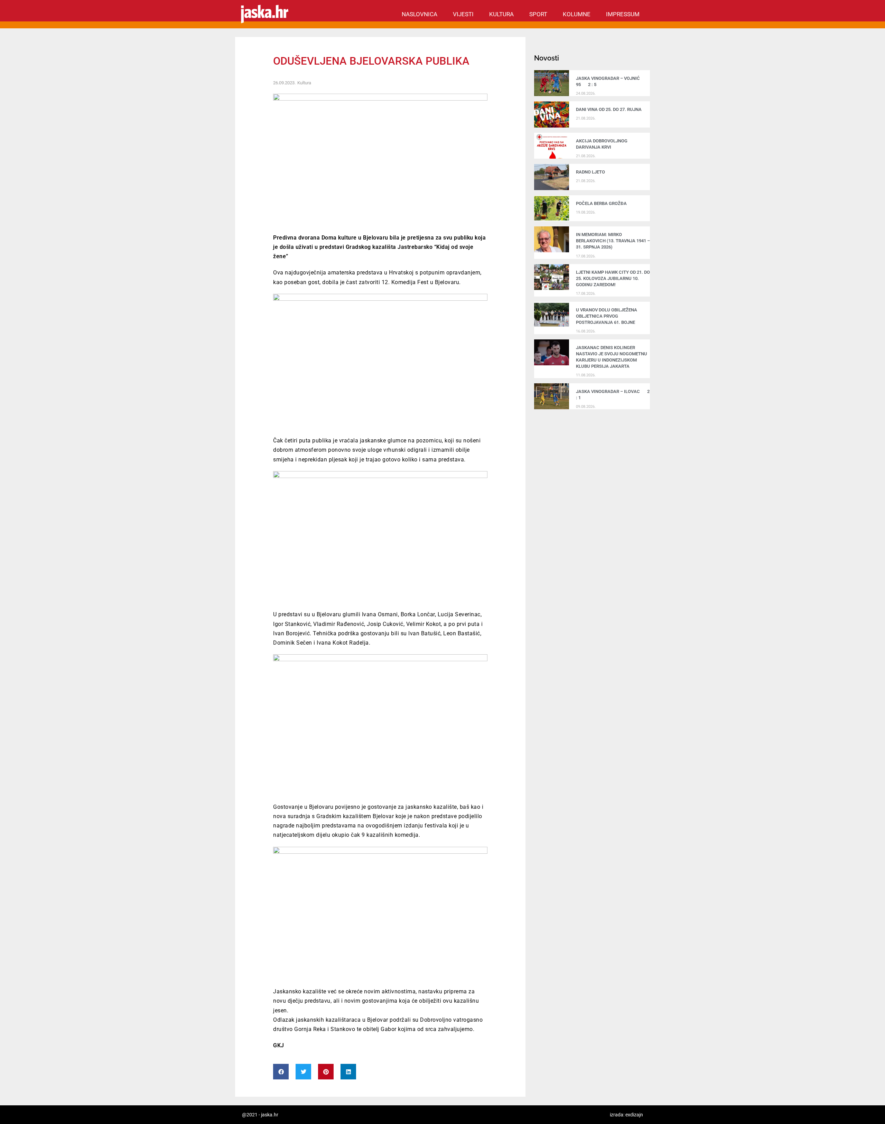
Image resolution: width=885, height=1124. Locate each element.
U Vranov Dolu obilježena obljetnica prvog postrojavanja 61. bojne (606, 316)
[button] (281, 1071)
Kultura (501, 14)
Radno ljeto (590, 172)
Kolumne (576, 14)
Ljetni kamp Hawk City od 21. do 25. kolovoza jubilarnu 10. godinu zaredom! (613, 278)
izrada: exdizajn (626, 1114)
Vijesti (463, 14)
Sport (538, 14)
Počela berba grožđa (602, 203)
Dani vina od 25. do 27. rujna (609, 109)
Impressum (623, 14)
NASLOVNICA (419, 14)
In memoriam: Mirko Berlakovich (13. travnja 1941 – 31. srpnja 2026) (613, 241)
